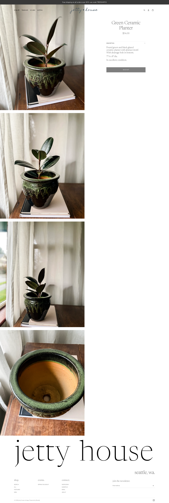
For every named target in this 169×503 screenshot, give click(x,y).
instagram (65, 484)
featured (17, 489)
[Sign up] (153, 485)
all (15, 487)
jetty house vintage (23, 500)
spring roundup (43, 484)
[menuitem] (17, 10)
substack (65, 487)
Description (110, 43)
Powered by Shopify (34, 500)
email (63, 489)
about (64, 492)
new (15, 492)
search (16, 484)
